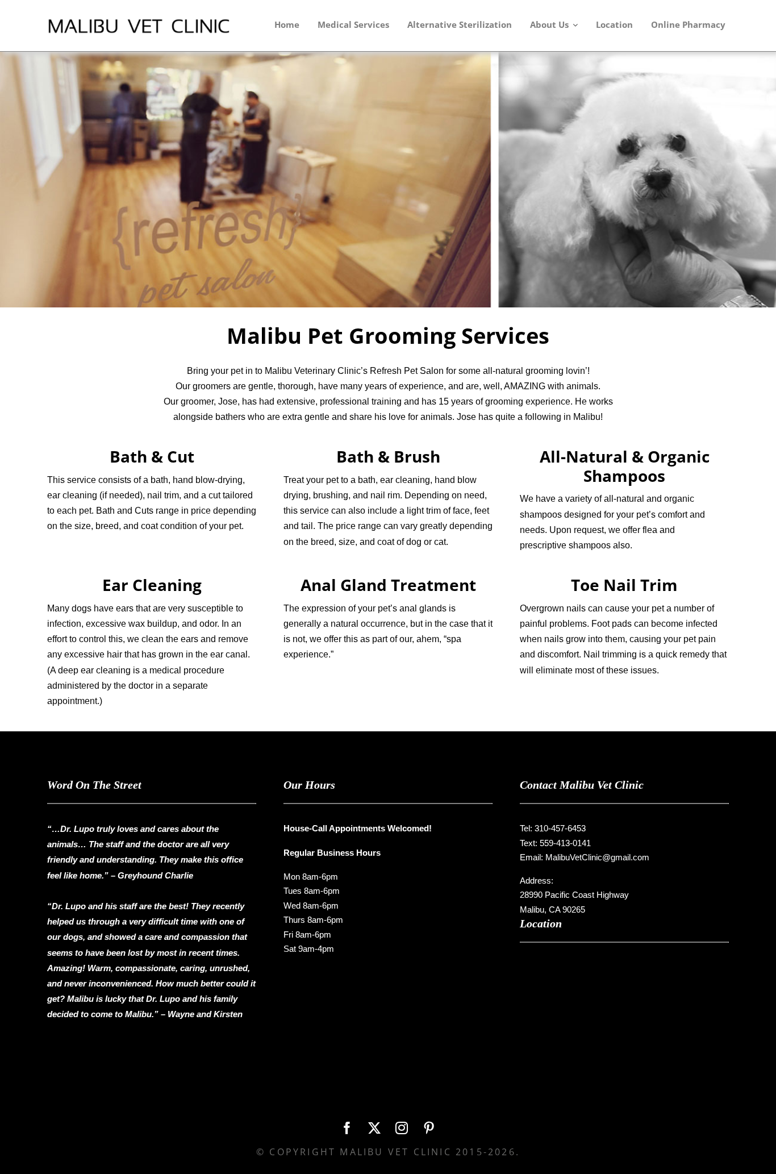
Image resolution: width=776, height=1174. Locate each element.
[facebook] (347, 1128)
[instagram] (401, 1128)
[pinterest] (429, 1128)
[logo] (146, 21)
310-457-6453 (560, 828)
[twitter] (374, 1128)
